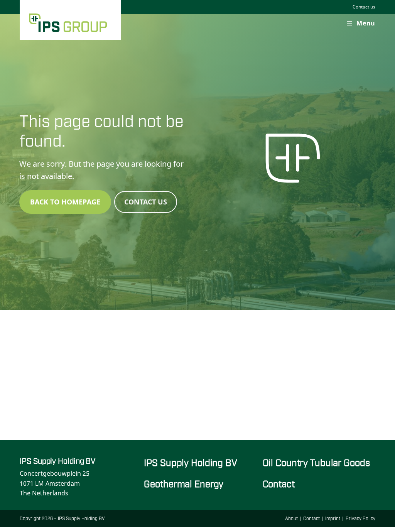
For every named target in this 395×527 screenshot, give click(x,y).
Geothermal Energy (183, 483)
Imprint (332, 518)
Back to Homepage (65, 201)
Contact (279, 483)
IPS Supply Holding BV (190, 462)
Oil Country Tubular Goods (316, 462)
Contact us (364, 6)
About (291, 518)
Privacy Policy (360, 518)
